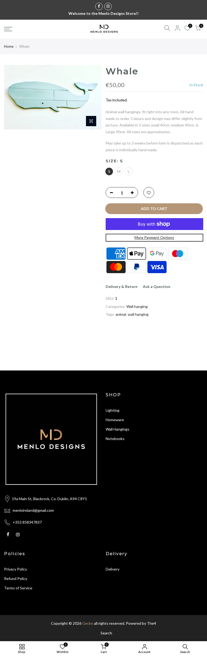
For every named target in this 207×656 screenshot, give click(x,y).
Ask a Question (156, 286)
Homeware (115, 419)
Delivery (112, 569)
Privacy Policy (15, 569)
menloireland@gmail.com (33, 510)
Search (106, 633)
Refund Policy (15, 578)
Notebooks (115, 438)
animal (121, 314)
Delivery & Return (121, 286)
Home (8, 46)
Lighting (112, 410)
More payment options (154, 237)
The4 (151, 623)
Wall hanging (137, 306)
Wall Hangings (117, 429)
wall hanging (138, 314)
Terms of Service (18, 588)
